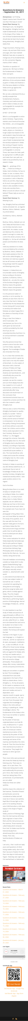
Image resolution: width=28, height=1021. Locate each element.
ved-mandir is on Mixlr (14, 961)
